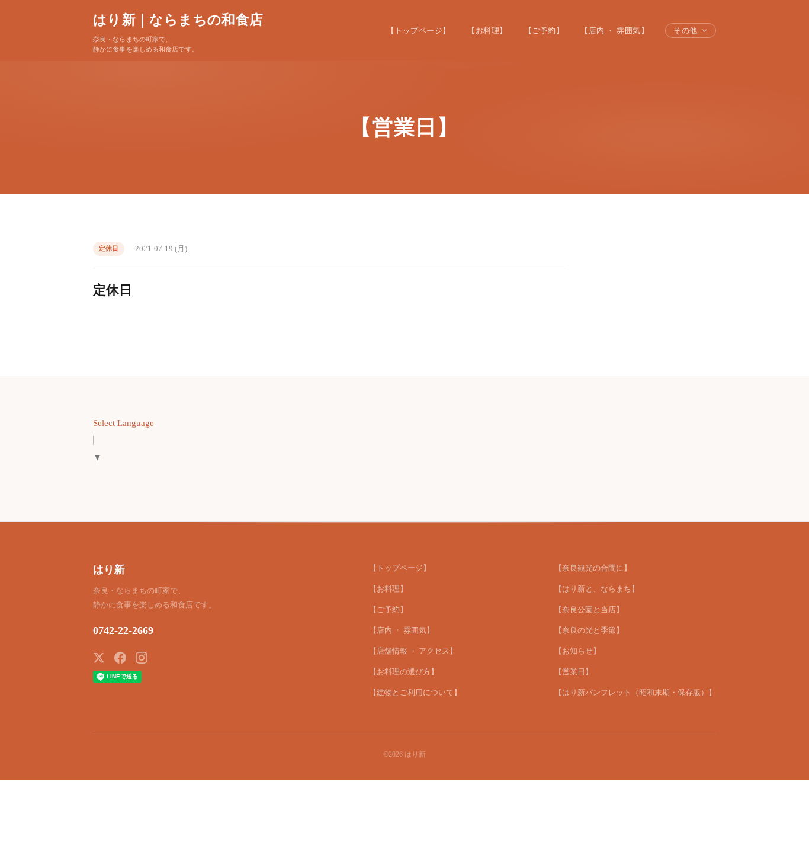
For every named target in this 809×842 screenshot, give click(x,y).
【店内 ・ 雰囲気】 (614, 30)
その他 (685, 30)
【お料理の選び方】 (403, 671)
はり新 (109, 569)
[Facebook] (120, 658)
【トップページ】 (419, 30)
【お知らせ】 (577, 650)
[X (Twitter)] (99, 658)
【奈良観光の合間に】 (592, 568)
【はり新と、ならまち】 (596, 588)
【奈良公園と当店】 (589, 609)
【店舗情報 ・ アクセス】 (413, 650)
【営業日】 (573, 671)
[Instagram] (141, 658)
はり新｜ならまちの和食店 (178, 19)
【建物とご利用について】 (415, 692)
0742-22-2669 (123, 630)
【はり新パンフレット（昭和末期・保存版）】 (635, 692)
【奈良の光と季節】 (589, 630)
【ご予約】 (544, 30)
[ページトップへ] (777, 819)
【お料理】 (487, 30)
